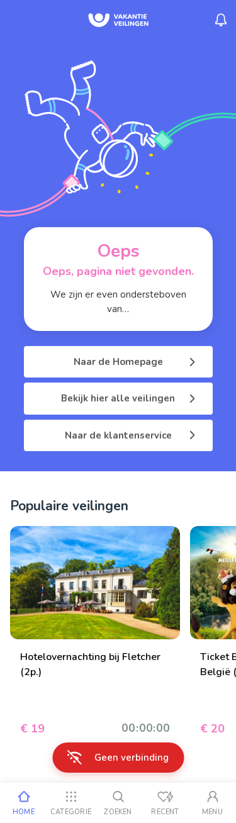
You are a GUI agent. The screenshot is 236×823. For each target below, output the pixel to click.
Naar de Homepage (118, 362)
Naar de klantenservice (118, 435)
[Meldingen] (221, 20)
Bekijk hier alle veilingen (118, 398)
